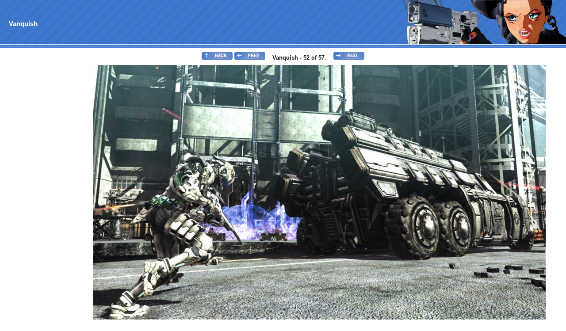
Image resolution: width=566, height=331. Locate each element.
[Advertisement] (36, 197)
